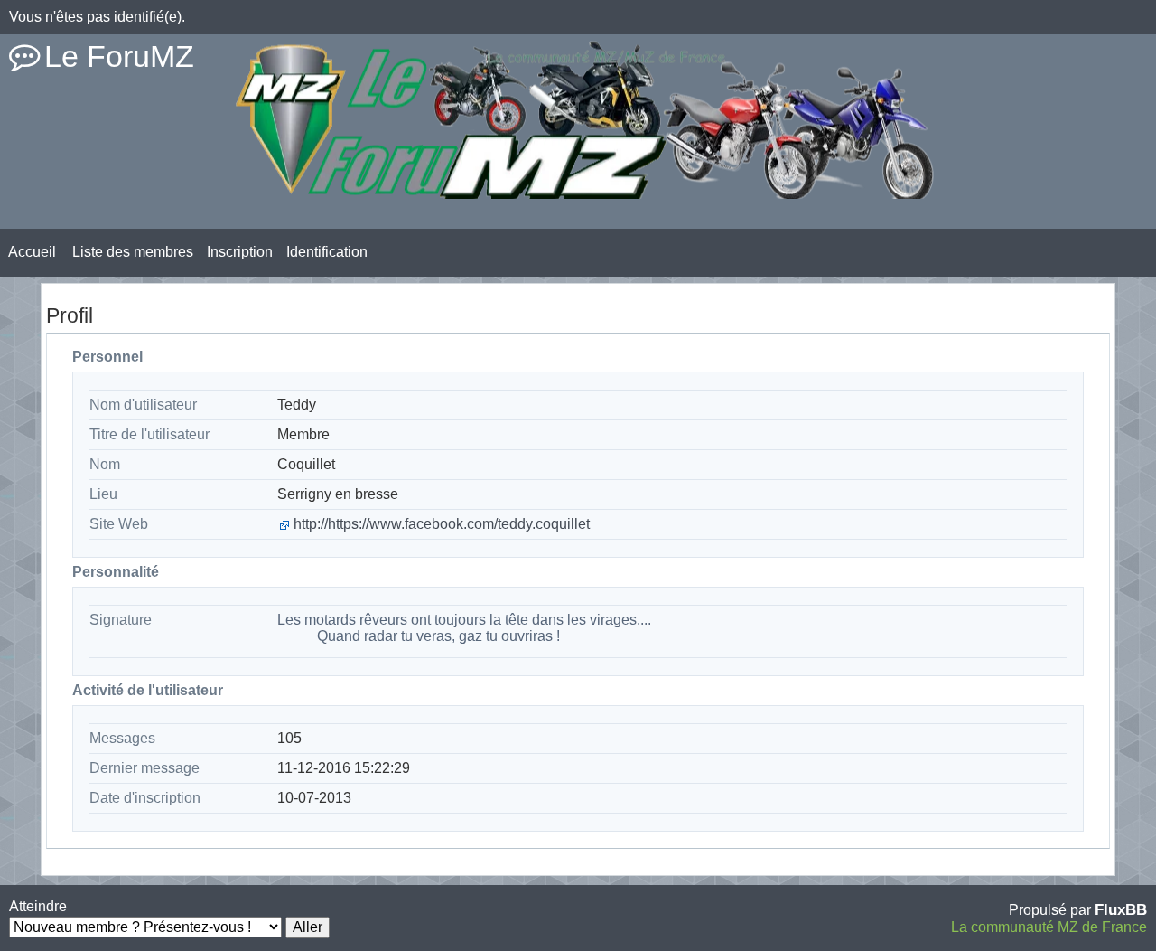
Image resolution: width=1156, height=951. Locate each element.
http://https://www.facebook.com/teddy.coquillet (442, 524)
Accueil (32, 251)
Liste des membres (132, 251)
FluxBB (1121, 909)
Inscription (240, 251)
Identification (327, 251)
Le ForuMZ (119, 56)
